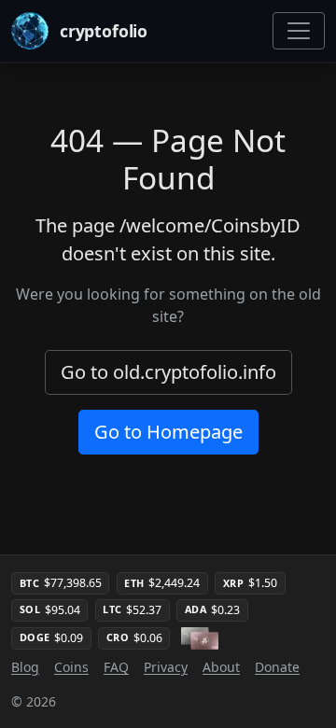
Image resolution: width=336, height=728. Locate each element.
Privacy (166, 667)
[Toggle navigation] (299, 30)
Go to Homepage (168, 431)
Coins (71, 667)
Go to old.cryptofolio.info (168, 372)
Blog (25, 667)
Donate (277, 667)
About (221, 667)
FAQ (116, 667)
